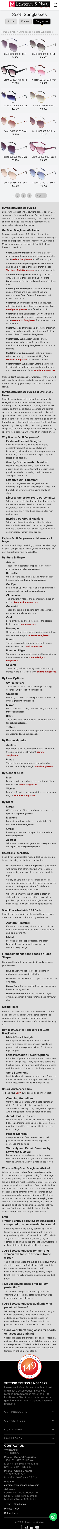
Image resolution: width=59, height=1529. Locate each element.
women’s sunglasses (24, 795)
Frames (25, 21)
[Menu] (4, 5)
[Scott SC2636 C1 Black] (15, 71)
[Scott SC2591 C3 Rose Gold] (15, 174)
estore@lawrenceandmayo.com (21, 1485)
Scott (18, 1093)
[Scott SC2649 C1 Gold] (44, 97)
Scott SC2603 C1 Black (43, 54)
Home (4, 31)
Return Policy (11, 1513)
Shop (13, 31)
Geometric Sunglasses (23, 320)
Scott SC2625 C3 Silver (15, 157)
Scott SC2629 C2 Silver (15, 105)
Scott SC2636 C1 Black (15, 80)
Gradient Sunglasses (44, 370)
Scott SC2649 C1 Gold (44, 105)
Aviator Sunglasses (22, 259)
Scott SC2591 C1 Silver (43, 182)
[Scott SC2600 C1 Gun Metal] (15, 45)
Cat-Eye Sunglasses (16, 309)
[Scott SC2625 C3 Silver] (15, 148)
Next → (41, 195)
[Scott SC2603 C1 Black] (44, 45)
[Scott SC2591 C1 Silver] (44, 174)
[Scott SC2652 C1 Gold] (15, 123)
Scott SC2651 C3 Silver (44, 80)
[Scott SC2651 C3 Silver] (44, 71)
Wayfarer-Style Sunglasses (20, 270)
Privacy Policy (12, 1508)
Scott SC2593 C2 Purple (44, 157)
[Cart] (55, 5)
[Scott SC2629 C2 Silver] (15, 97)
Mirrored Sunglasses (16, 359)
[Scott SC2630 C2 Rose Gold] (44, 123)
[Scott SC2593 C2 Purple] (44, 148)
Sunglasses (25, 31)
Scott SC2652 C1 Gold (15, 131)
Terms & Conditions (15, 1504)
